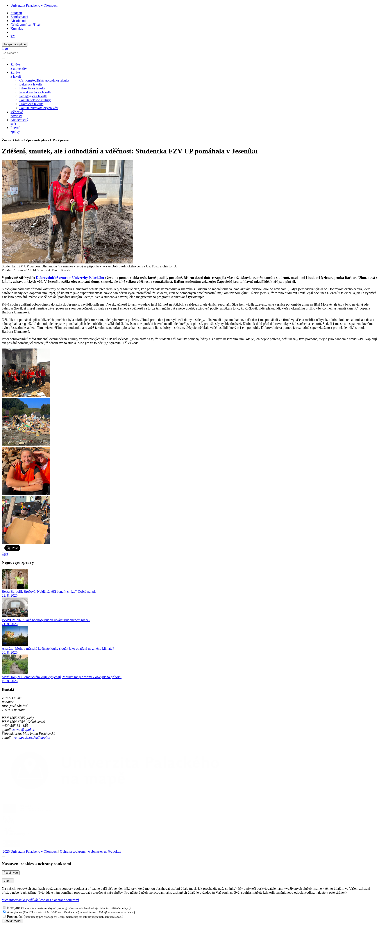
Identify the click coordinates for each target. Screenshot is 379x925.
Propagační (15, 916)
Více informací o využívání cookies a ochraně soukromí (40, 900)
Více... (8, 880)
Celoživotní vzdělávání (26, 25)
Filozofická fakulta (32, 88)
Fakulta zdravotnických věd (38, 108)
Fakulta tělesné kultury (35, 100)
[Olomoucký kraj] (17, 836)
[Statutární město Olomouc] (12, 847)
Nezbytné (13, 908)
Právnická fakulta (31, 104)
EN (13, 36)
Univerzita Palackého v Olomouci (34, 5)
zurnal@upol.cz (23, 729)
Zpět (5, 554)
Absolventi (18, 21)
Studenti (16, 13)
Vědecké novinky (17, 114)
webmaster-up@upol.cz (104, 851)
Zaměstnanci (19, 17)
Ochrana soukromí (73, 851)
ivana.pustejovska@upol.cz (31, 737)
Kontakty (17, 28)
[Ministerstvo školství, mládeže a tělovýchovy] (9, 824)
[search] (3, 58)
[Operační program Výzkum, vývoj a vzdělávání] (27, 812)
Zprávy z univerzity (19, 66)
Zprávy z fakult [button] (16, 74)
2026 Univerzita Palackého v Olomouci (29, 851)
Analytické (14, 912)
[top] (3, 856)
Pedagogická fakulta (33, 96)
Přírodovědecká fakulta (35, 92)
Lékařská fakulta (30, 84)
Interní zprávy (15, 129)
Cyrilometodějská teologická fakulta (44, 80)
